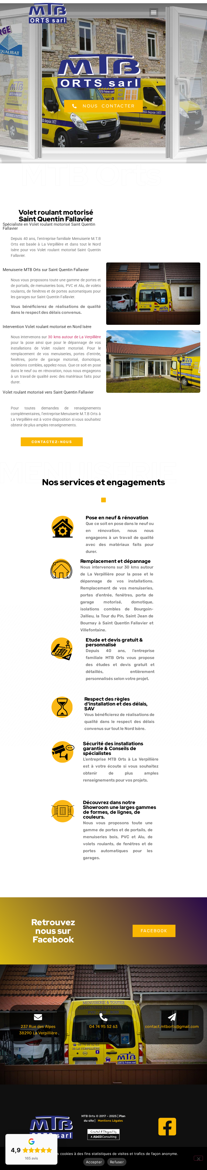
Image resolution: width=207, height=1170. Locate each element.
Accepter (94, 1162)
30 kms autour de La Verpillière (74, 337)
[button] (153, 12)
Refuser (117, 1162)
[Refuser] (198, 1158)
